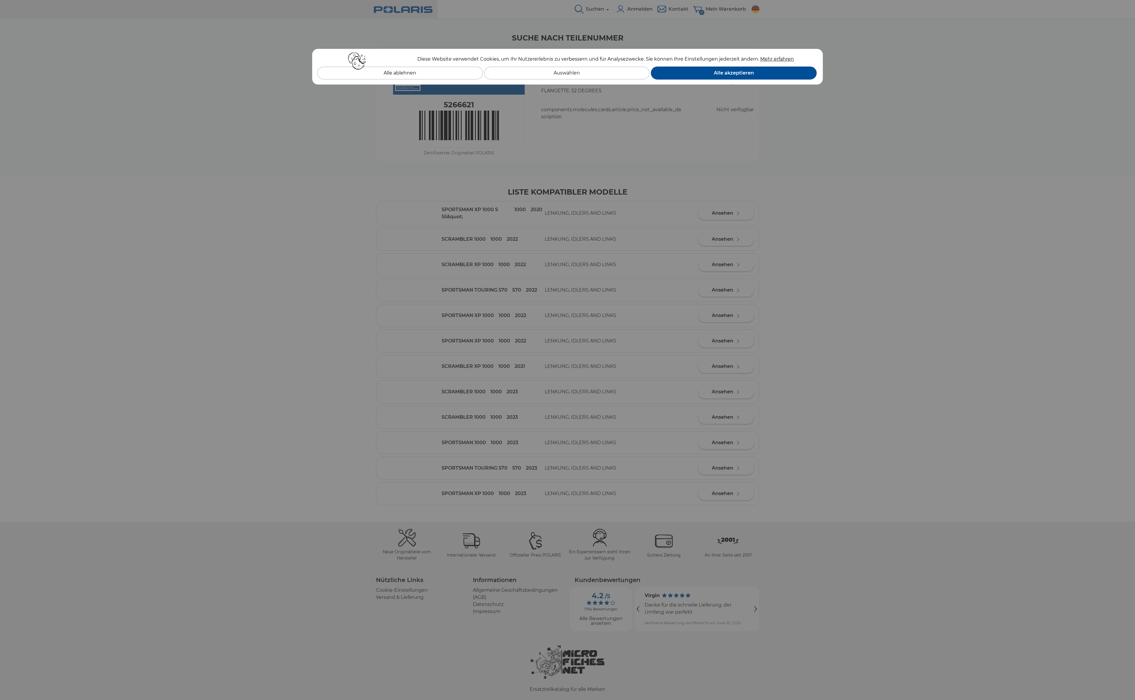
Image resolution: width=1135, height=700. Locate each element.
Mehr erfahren (777, 59)
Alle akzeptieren (734, 73)
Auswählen (567, 73)
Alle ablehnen (400, 73)
